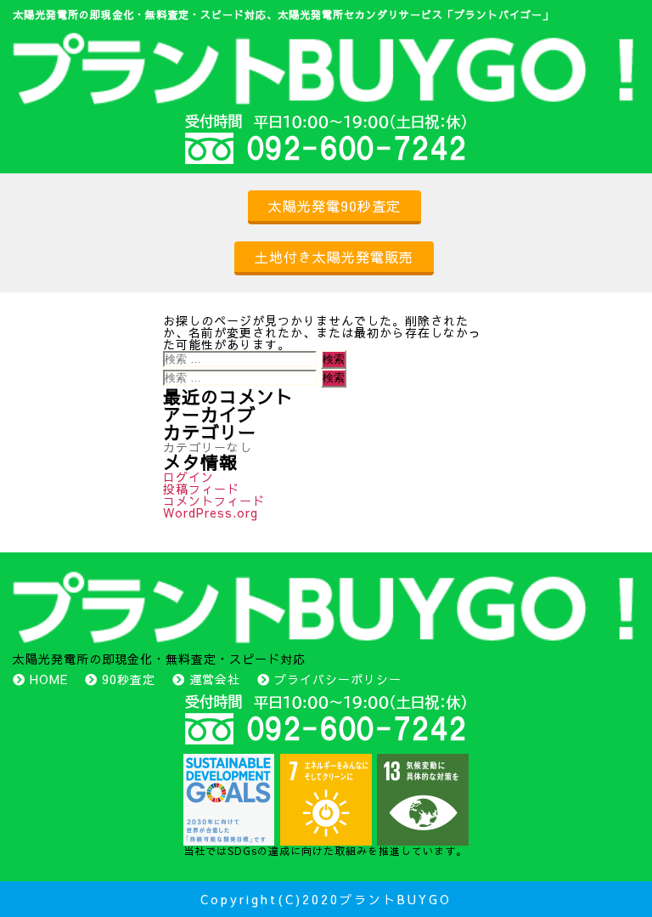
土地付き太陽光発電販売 (334, 256)
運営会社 (214, 679)
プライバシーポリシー (338, 679)
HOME (49, 679)
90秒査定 (128, 679)
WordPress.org (210, 512)
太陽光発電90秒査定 (334, 205)
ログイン (188, 476)
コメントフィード (214, 500)
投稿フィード (201, 488)
